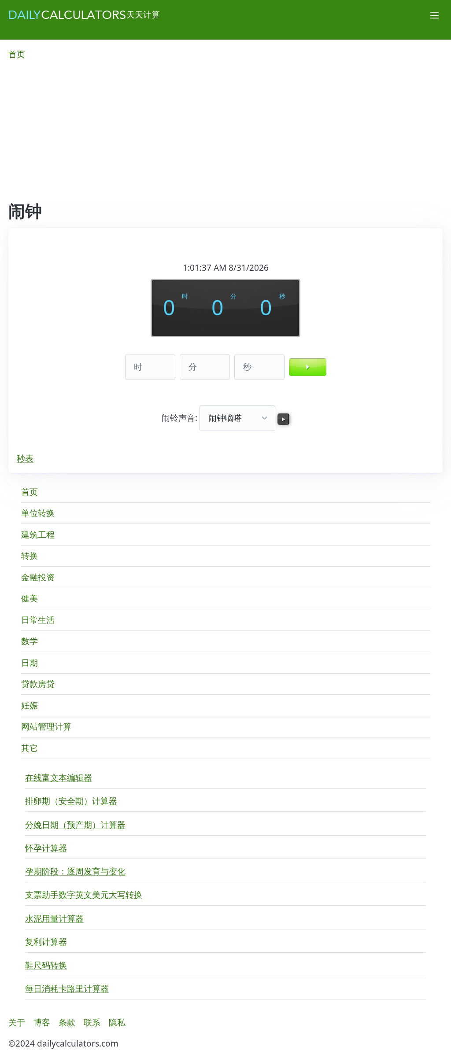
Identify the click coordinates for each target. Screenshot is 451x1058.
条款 (67, 1022)
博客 (41, 1022)
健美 (29, 598)
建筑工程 (38, 534)
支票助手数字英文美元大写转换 (83, 894)
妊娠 (29, 705)
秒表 (25, 458)
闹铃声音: (181, 418)
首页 (16, 54)
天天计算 (143, 14)
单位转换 (38, 513)
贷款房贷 (38, 683)
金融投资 (38, 577)
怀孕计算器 (46, 848)
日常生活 (38, 620)
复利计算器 (46, 941)
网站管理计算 (46, 726)
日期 (29, 662)
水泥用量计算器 (54, 918)
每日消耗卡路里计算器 (67, 988)
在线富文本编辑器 (58, 777)
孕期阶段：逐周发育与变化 (75, 871)
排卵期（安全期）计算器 (71, 801)
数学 (29, 641)
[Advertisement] (225, 135)
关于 (16, 1022)
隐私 (117, 1022)
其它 (29, 748)
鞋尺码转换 (46, 965)
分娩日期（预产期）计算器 (75, 824)
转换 (29, 555)
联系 (92, 1022)
